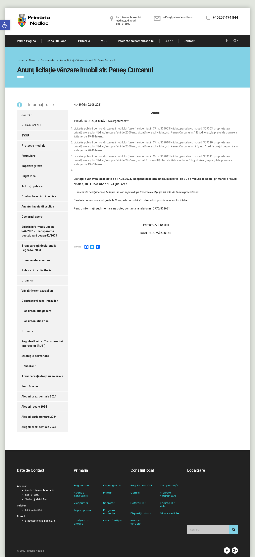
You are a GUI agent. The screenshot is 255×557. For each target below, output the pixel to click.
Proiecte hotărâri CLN (168, 494)
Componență (169, 485)
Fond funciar (30, 386)
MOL (104, 41)
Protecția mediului (34, 145)
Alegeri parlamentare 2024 (39, 416)
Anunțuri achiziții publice (38, 206)
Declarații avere (32, 216)
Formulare (28, 155)
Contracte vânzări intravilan (40, 300)
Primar (107, 492)
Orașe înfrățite (112, 520)
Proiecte (27, 331)
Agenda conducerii (81, 494)
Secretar (109, 503)
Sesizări (27, 115)
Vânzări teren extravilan (37, 290)
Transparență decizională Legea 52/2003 (39, 248)
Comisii (135, 492)
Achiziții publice (32, 186)
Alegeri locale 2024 (34, 406)
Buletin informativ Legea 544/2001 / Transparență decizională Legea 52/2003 (39, 231)
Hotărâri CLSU (31, 125)
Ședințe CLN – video (169, 504)
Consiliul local (57, 41)
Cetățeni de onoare (81, 522)
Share (77, 246)
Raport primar (83, 510)
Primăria (84, 41)
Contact (189, 41)
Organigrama (112, 485)
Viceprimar (81, 503)
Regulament (82, 485)
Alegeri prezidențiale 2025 (39, 426)
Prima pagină (26, 41)
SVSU (25, 135)
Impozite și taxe (32, 165)
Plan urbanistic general (37, 311)
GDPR (169, 41)
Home (20, 60)
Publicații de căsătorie (36, 270)
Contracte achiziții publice (39, 196)
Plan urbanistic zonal (35, 321)
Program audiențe (109, 512)
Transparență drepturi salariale (42, 376)
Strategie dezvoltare (35, 355)
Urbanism (28, 280)
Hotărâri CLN (138, 503)
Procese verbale (135, 522)
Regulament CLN (141, 485)
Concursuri (29, 366)
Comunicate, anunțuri (36, 260)
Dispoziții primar (140, 513)
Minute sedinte (169, 513)
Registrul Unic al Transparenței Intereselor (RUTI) (42, 343)
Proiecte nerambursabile (136, 41)
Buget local (29, 176)
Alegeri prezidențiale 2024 (39, 396)
